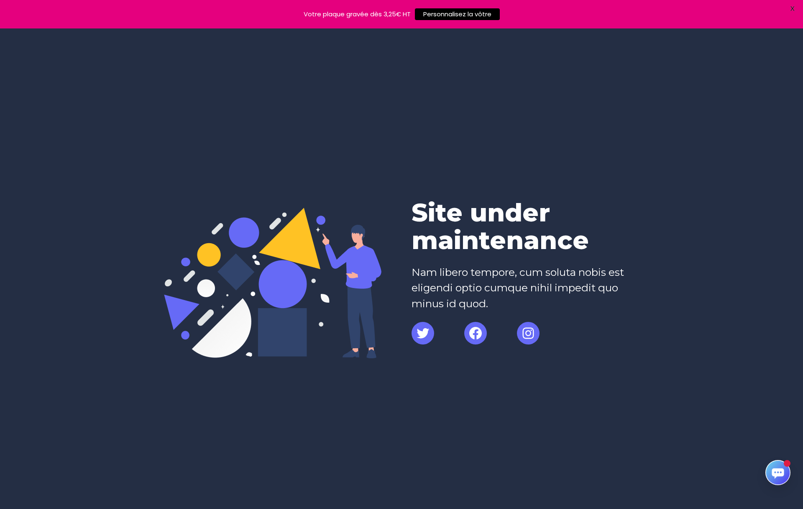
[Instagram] (528, 333)
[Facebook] (475, 333)
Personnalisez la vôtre (457, 14)
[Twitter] (423, 333)
